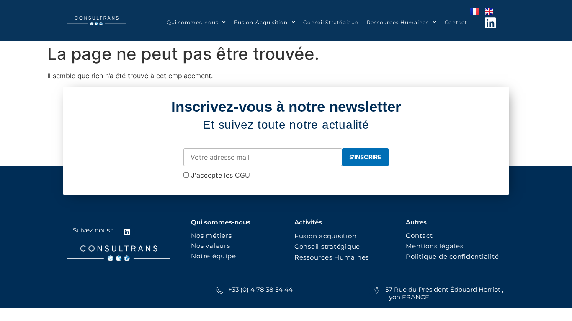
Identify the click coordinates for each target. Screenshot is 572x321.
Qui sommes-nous (192, 22)
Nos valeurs (212, 246)
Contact (456, 22)
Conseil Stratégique (330, 22)
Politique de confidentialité (453, 256)
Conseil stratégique (327, 246)
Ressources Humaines (398, 22)
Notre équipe (213, 256)
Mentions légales (434, 246)
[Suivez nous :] (127, 232)
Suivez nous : (93, 230)
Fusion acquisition (327, 236)
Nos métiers (211, 235)
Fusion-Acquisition (261, 22)
